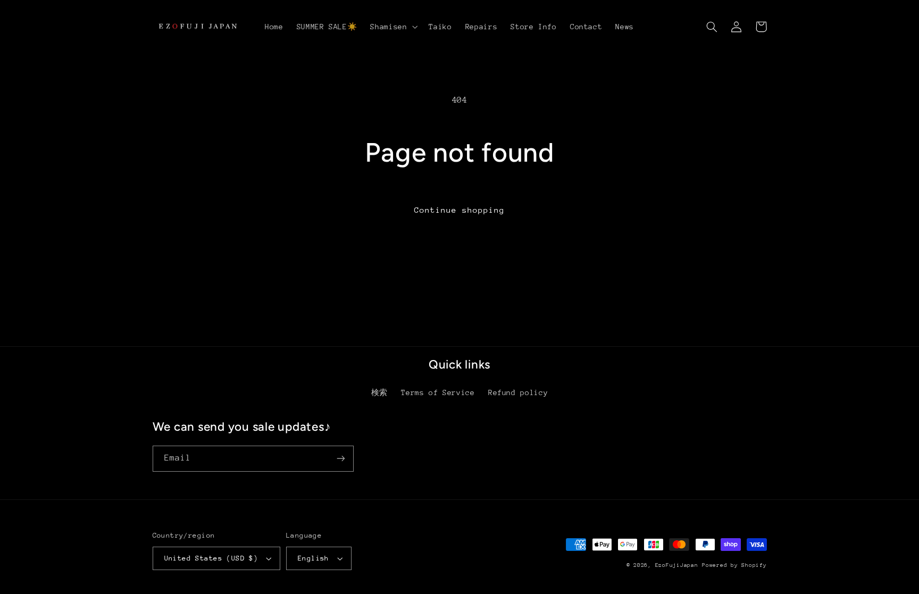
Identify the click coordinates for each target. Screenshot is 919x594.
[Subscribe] (340, 459)
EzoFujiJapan (676, 565)
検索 (379, 392)
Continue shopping (459, 209)
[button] (393, 26)
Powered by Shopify (734, 565)
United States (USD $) (211, 558)
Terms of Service (437, 392)
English (313, 558)
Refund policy (518, 392)
